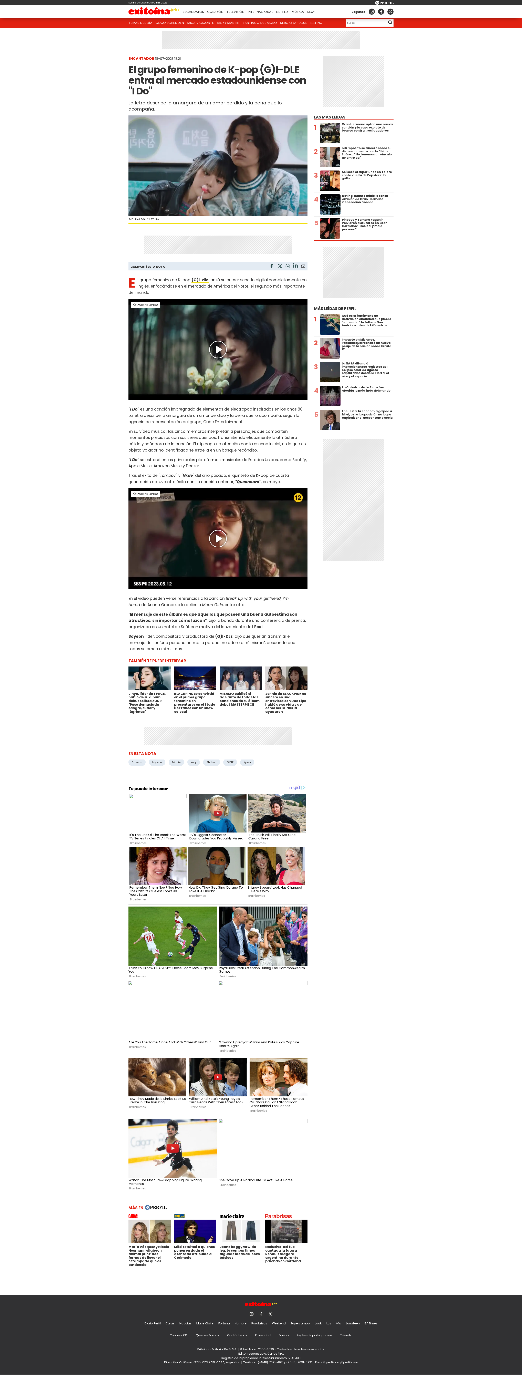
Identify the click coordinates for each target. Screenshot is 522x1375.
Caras (170, 1323)
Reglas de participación (314, 1335)
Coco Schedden (170, 22)
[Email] (303, 267)
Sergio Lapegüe (293, 22)
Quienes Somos (207, 1335)
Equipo (284, 1335)
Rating (316, 22)
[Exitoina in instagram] (372, 12)
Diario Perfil (153, 1323)
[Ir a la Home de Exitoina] (153, 11)
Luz (328, 1323)
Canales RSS (179, 1335)
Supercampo (300, 1323)
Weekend (279, 1323)
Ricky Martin (228, 22)
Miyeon (157, 762)
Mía (338, 1323)
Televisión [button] (235, 11)
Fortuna (224, 1323)
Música (298, 11)
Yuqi (193, 762)
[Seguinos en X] (390, 12)
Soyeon (137, 762)
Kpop (247, 762)
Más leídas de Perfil (335, 308)
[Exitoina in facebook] (381, 12)
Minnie (176, 762)
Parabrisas (259, 1323)
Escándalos (193, 11)
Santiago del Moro (260, 22)
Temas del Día (140, 22)
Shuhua (212, 762)
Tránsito (346, 1335)
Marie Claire (204, 1323)
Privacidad (263, 1335)
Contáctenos (237, 1335)
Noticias (185, 1323)
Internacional (260, 11)
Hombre (241, 1323)
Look (318, 1323)
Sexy (311, 11)
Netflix (282, 11)
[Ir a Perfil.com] (384, 3)
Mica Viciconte (200, 22)
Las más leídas (329, 117)
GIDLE (230, 762)
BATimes (371, 1323)
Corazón (215, 11)
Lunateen (353, 1323)
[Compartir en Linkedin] (295, 266)
